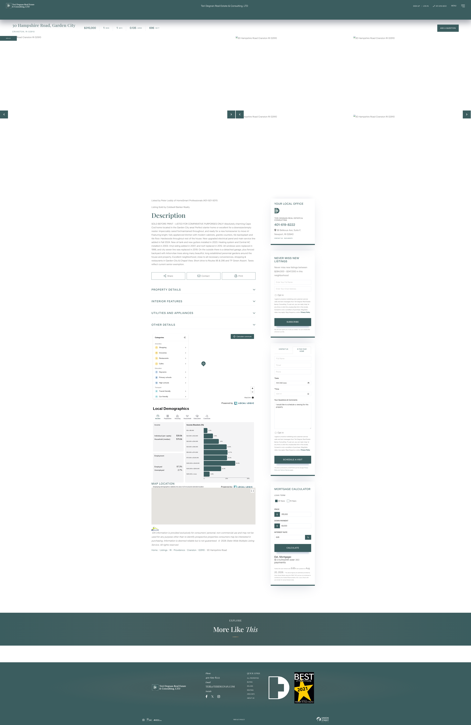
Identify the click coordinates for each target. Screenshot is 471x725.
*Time (276, 389)
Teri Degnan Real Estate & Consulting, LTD (224, 5)
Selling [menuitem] (250, 686)
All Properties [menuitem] (253, 678)
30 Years (281, 501)
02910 (201, 550)
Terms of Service (285, 470)
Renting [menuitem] (250, 690)
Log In (426, 6)
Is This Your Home (301, 350)
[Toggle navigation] (458, 6)
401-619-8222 (441, 6)
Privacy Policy (305, 312)
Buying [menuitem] (249, 682)
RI (171, 550)
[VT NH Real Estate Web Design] (323, 719)
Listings (164, 550)
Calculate (293, 548)
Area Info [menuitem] (251, 694)
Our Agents (288, 238)
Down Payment (281, 521)
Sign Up (416, 6)
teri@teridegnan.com (220, 686)
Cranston (191, 550)
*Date (276, 378)
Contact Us (278, 238)
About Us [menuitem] (250, 698)
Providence (179, 550)
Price (276, 509)
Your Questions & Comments (285, 400)
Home (154, 550)
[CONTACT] (448, 28)
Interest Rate (280, 532)
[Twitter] (212, 696)
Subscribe (293, 322)
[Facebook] (207, 696)
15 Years (293, 501)
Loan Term (279, 495)
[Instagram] (218, 696)
